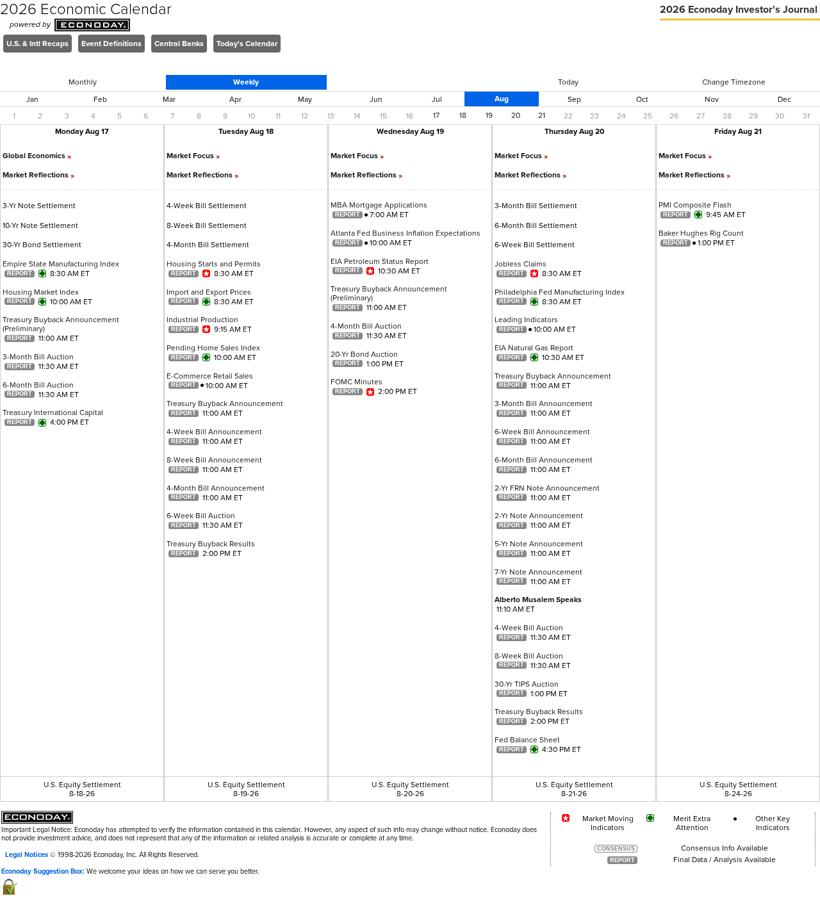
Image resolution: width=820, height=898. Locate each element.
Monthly (83, 82)
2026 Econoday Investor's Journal (740, 9)
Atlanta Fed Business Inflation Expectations (405, 233)
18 (462, 115)
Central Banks (179, 43)
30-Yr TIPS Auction (527, 684)
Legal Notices (26, 855)
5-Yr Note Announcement (539, 543)
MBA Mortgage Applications (379, 204)
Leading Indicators (526, 319)
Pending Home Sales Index (213, 347)
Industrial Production (202, 319)
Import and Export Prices (209, 292)
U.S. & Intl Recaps (37, 43)
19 (489, 115)
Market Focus (193, 155)
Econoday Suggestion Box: (43, 871)
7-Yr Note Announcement (538, 571)
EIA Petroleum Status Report (380, 261)
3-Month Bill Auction (38, 356)
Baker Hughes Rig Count (701, 233)
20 (515, 115)
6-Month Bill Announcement (544, 459)
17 (436, 115)
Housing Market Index (41, 292)
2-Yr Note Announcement (539, 515)
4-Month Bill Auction (366, 326)
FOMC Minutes (356, 381)
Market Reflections (38, 174)
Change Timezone (734, 82)
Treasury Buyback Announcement (225, 403)
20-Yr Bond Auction (364, 354)
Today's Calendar (247, 43)
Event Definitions (111, 43)
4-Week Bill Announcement (214, 431)
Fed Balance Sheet (527, 739)
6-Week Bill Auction (201, 515)
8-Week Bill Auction (529, 655)
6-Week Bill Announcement (542, 431)
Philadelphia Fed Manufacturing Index (560, 292)
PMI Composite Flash (695, 204)
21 (541, 115)
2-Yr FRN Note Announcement (547, 488)
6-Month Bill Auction (38, 384)
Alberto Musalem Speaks (538, 599)
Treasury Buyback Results (211, 543)
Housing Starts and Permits (214, 263)
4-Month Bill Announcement (216, 488)
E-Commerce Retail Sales (210, 375)
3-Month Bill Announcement (544, 403)
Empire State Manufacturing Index (61, 263)
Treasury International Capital (53, 412)
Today (568, 82)
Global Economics (37, 155)
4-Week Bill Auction (529, 627)
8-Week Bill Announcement (214, 459)
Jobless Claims (520, 263)
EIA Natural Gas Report (534, 347)
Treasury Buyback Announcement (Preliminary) (61, 324)
